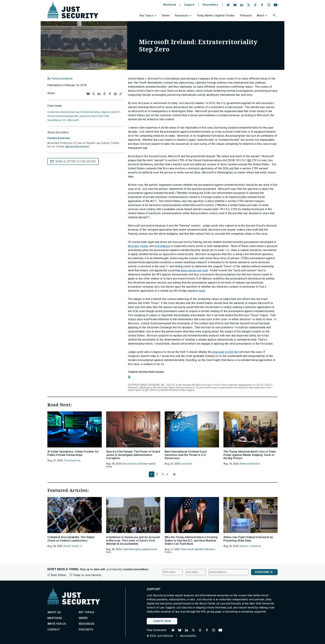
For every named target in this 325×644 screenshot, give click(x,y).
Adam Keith (187, 549)
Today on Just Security (87, 575)
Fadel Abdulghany (132, 549)
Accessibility (188, 635)
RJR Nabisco (162, 246)
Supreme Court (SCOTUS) (94, 116)
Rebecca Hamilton (250, 463)
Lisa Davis (186, 463)
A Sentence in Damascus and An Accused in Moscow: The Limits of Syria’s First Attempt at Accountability (133, 540)
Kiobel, (144, 246)
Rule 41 (116, 112)
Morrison (133, 246)
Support (189, 4)
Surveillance (54, 120)
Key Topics (146, 15)
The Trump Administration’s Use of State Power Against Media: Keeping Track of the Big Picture (249, 455)
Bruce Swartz (130, 463)
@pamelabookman (77, 146)
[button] (275, 16)
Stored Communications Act (63, 116)
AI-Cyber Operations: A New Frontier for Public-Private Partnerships (73, 453)
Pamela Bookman (62, 78)
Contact (53, 629)
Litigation (105, 112)
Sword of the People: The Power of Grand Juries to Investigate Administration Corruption (133, 455)
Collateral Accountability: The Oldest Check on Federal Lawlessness (70, 539)
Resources (181, 15)
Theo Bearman (72, 460)
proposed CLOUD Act (225, 352)
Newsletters (210, 4)
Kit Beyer (144, 463)
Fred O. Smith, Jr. (73, 546)
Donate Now (162, 621)
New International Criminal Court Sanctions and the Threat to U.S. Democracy (186, 455)
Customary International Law (63, 112)
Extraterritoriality (89, 112)
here (201, 290)
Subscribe (262, 572)
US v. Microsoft (70, 120)
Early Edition (58, 575)
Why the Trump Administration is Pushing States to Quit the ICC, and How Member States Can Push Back (191, 540)
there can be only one (194, 270)
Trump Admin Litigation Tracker (216, 15)
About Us (54, 612)
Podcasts (246, 15)
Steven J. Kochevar (250, 546)
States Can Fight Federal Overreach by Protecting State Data (248, 539)
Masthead (169, 4)
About (260, 15)
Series (166, 15)
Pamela (58, 138)
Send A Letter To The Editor (75, 161)
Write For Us (56, 623)
